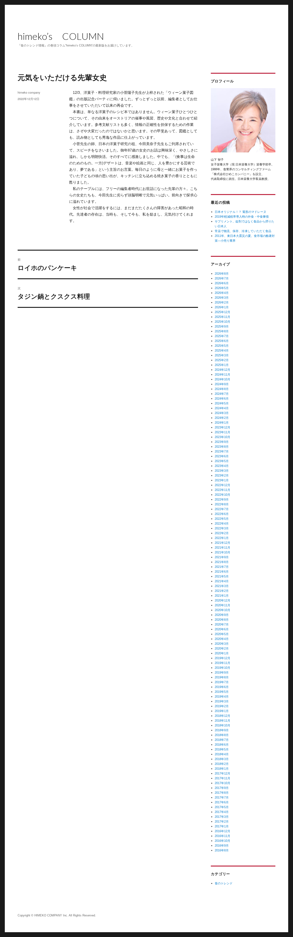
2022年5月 (222, 518)
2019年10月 (222, 667)
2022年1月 (222, 538)
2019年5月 (222, 691)
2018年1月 (222, 768)
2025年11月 (222, 317)
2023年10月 (222, 437)
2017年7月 (222, 797)
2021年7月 (222, 567)
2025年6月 (222, 341)
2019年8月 (222, 677)
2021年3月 (222, 586)
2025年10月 (222, 321)
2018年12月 (222, 716)
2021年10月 (222, 552)
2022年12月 (222, 485)
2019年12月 (222, 658)
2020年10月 (222, 610)
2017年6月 (222, 802)
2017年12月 (222, 773)
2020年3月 (222, 643)
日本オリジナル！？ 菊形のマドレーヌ (240, 212)
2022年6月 (222, 514)
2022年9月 (222, 499)
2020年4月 (222, 639)
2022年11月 (222, 490)
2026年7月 (222, 278)
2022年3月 (222, 528)
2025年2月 (222, 360)
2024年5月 (222, 403)
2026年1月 (222, 307)
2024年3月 (222, 413)
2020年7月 (222, 624)
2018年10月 (222, 725)
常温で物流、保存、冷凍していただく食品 (243, 231)
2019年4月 (222, 696)
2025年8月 (222, 331)
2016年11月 (222, 836)
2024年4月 (222, 408)
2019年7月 (222, 682)
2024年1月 (222, 422)
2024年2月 (222, 418)
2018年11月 (222, 720)
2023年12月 (222, 427)
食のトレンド (224, 883)
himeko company (29, 92)
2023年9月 (222, 442)
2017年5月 (222, 807)
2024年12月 (222, 369)
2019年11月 (222, 663)
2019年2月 (222, 706)
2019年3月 (222, 701)
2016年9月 (222, 845)
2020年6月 (222, 629)
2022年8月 (222, 504)
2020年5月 (222, 634)
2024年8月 (222, 389)
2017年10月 (222, 783)
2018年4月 (222, 754)
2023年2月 (222, 475)
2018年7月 (222, 740)
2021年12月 (222, 542)
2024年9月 (222, 384)
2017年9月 (222, 788)
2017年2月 (222, 821)
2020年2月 (222, 648)
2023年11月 (222, 432)
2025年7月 (222, 336)
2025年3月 (222, 355)
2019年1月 (222, 711)
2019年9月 (222, 672)
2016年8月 (222, 850)
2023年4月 (222, 466)
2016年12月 (222, 831)
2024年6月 (222, 398)
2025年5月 (222, 345)
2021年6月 (222, 571)
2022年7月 (222, 509)
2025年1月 (222, 365)
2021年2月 (222, 591)
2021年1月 (222, 595)
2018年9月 (222, 730)
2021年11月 (222, 547)
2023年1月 (222, 480)
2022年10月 (222, 494)
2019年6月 (222, 687)
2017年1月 (222, 826)
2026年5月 (222, 288)
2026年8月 (222, 273)
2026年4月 (222, 293)
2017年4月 (222, 812)
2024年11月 (222, 374)
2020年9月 (222, 615)
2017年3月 (222, 816)
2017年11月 (222, 778)
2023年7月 (222, 451)
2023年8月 (222, 446)
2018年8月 (222, 735)
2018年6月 (222, 744)
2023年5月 (222, 461)
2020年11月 (222, 605)
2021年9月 (222, 557)
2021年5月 (222, 576)
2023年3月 (222, 470)
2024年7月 (222, 393)
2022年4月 (222, 523)
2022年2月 (222, 533)
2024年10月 (222, 379)
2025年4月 (222, 350)
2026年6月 (222, 283)
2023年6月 (222, 456)
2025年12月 (222, 312)
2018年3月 (222, 759)
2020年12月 (222, 600)
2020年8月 (222, 619)
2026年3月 (222, 297)
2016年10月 (222, 840)
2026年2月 (222, 302)
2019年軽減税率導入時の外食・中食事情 (242, 216)
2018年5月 (222, 749)
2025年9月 (222, 326)
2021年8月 (222, 562)
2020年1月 (222, 653)
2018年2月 (222, 764)
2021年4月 (222, 581)
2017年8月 (222, 792)
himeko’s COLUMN (61, 36)
